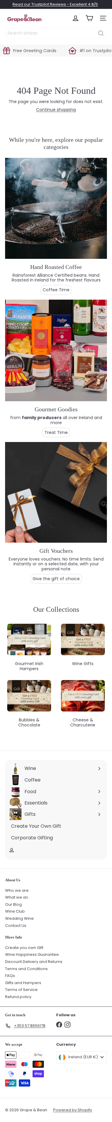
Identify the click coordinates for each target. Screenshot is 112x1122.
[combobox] (56, 33)
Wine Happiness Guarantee (32, 954)
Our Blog (13, 904)
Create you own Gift (24, 947)
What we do (16, 897)
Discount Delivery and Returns (33, 961)
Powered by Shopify (72, 1110)
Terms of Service (21, 989)
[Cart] (89, 18)
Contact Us (15, 925)
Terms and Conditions (26, 969)
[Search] (101, 33)
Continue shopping (56, 110)
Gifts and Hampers (23, 983)
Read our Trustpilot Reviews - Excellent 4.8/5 (55, 4)
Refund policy (18, 997)
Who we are (17, 890)
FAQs (10, 975)
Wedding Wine (19, 918)
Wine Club (15, 911)
